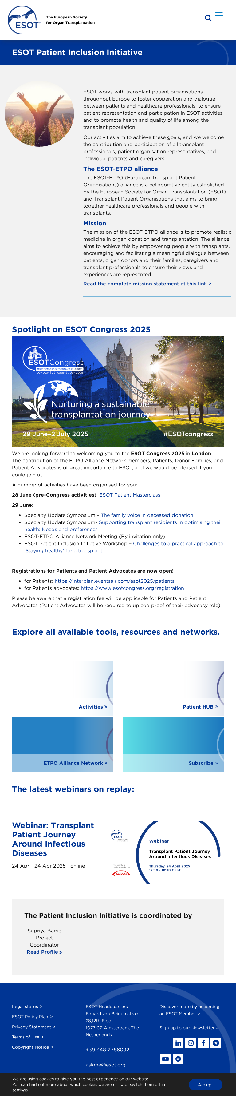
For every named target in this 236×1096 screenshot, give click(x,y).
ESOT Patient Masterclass (129, 495)
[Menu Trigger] (219, 12)
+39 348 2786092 (107, 1050)
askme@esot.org (106, 1065)
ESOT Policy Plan (30, 1016)
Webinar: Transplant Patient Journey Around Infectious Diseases (53, 839)
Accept (205, 1084)
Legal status (25, 1006)
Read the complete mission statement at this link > (147, 284)
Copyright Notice (30, 1047)
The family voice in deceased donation (147, 515)
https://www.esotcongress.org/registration (132, 588)
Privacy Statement (31, 1026)
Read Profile (42, 952)
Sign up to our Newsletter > (189, 1027)
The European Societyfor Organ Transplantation (70, 20)
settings (20, 1090)
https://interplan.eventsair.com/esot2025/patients (115, 581)
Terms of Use (25, 1036)
